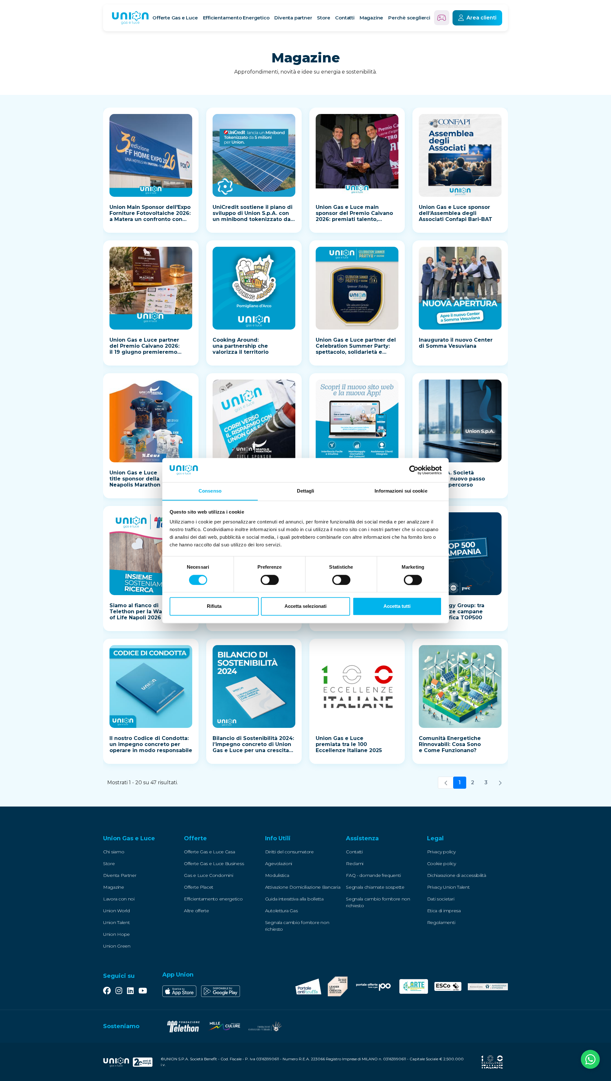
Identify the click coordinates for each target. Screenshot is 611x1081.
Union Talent (116, 922)
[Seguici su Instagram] (119, 991)
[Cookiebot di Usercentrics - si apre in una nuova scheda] (414, 470)
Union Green (116, 946)
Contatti (344, 18)
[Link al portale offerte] (373, 986)
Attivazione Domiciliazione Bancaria (303, 887)
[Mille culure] (224, 1026)
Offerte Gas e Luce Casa (209, 852)
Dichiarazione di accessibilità (456, 875)
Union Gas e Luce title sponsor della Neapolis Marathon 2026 (142, 479)
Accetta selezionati (305, 606)
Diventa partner (293, 18)
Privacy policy (441, 852)
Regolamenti (441, 922)
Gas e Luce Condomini (208, 875)
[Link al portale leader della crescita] (338, 986)
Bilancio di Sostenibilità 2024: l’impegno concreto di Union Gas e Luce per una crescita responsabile (253, 747)
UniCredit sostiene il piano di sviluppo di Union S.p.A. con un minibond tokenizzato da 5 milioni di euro (254, 216)
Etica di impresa (444, 911)
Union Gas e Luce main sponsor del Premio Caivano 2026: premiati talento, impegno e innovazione (354, 216)
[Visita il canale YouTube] (142, 991)
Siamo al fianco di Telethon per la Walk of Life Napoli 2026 (138, 611)
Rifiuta (214, 606)
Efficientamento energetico (213, 899)
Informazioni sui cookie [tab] (401, 491)
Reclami (354, 863)
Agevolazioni (278, 863)
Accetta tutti (397, 606)
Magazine (371, 18)
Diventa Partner (120, 875)
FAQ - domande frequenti (373, 875)
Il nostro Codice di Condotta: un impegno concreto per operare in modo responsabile (150, 744)
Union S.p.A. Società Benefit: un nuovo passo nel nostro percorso (452, 479)
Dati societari (440, 899)
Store (323, 18)
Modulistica (277, 875)
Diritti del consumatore (289, 852)
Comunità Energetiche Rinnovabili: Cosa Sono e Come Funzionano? (450, 744)
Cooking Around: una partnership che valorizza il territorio (241, 346)
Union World (116, 911)
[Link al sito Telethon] (183, 1026)
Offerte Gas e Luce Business (214, 863)
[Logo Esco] (447, 986)
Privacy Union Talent (448, 887)
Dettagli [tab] (305, 491)
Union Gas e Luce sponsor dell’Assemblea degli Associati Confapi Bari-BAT (455, 213)
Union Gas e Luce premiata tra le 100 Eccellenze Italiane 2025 (349, 744)
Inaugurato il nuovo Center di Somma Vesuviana (456, 343)
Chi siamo (113, 852)
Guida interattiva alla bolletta (294, 899)
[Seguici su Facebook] (107, 991)
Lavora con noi (119, 899)
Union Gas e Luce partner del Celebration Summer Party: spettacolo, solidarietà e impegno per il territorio (356, 349)
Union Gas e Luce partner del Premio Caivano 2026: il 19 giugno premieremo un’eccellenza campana (144, 349)
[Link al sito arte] (413, 986)
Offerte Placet (198, 887)
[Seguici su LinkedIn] (130, 991)
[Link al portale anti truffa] (308, 986)
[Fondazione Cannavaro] (265, 1026)
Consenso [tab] (210, 491)
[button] (143, 838)
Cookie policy (441, 863)
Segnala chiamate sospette (375, 887)
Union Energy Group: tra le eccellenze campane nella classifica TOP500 (451, 611)
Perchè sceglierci (409, 18)
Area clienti (481, 18)
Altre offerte (196, 911)
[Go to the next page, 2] (500, 783)
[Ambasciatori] (488, 986)
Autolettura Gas (281, 911)
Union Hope (116, 934)
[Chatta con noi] (590, 1060)
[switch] (270, 580)
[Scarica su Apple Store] (179, 991)
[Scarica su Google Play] (220, 991)
